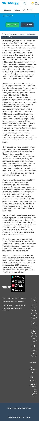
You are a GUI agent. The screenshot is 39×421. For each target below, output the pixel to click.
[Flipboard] (34, 353)
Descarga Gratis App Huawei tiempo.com (14, 305)
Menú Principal (8, 16)
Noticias (17, 10)
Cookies (32, 381)
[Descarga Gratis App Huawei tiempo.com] (18, 285)
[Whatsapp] (34, 330)
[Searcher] (24, 3)
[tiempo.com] (10, 3)
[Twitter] (34, 300)
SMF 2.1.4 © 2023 (13, 408)
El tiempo (7, 10)
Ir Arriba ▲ (26, 417)
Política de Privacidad (33, 385)
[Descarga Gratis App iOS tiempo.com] (18, 281)
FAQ (33, 372)
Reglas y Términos (14, 417)
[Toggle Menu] (35, 15)
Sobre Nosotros (32, 368)
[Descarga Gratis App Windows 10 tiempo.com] (18, 290)
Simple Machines (25, 408)
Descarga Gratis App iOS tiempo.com (13, 302)
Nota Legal (31, 376)
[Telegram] (34, 346)
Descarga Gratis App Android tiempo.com (14, 298)
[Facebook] (34, 308)
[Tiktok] (34, 323)
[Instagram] (34, 315)
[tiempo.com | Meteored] (6, 286)
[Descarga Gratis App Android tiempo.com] (18, 277)
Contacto (33, 362)
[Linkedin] (34, 338)
